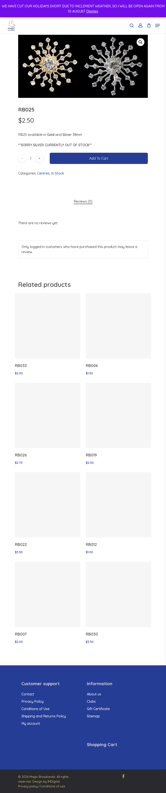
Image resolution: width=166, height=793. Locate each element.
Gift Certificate (98, 709)
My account (30, 723)
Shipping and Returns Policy (43, 716)
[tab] (83, 201)
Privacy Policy (32, 701)
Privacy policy (28, 786)
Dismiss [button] (92, 11)
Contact (27, 694)
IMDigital (54, 781)
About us (94, 694)
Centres (43, 173)
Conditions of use (52, 786)
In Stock (57, 173)
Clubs (91, 701)
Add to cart (98, 158)
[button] (140, 42)
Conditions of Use (35, 709)
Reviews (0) (83, 201)
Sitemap (93, 716)
